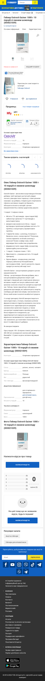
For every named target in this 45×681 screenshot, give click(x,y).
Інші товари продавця (31, 107)
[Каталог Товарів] (3, 2)
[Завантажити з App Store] (12, 660)
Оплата (8, 619)
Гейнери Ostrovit (24, 88)
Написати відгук (22, 465)
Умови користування (13, 650)
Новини (8, 597)
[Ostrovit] (10, 136)
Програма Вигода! (12, 639)
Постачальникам (11, 605)
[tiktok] (33, 565)
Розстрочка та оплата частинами (17, 622)
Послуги (8, 633)
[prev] (35, 157)
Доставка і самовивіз (13, 625)
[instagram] (19, 565)
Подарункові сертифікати (14, 636)
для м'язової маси (29, 395)
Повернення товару (12, 628)
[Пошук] (35, 2)
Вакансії (8, 603)
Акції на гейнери (12, 536)
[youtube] (12, 565)
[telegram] (39, 565)
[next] (40, 157)
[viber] (26, 565)
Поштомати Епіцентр (13, 642)
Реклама (8, 611)
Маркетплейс (10, 608)
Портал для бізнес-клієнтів (15, 653)
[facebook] (6, 565)
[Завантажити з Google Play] (12, 666)
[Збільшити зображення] (37, 35)
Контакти (8, 600)
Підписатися (35, 557)
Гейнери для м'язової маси (16, 542)
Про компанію (10, 594)
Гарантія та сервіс (12, 631)
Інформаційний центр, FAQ (15, 583)
